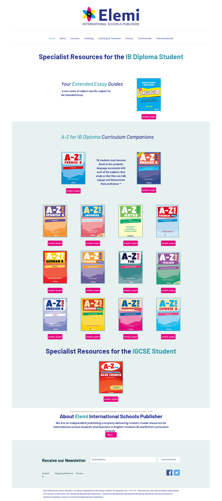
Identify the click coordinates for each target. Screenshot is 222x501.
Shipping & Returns (64, 473)
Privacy (79, 473)
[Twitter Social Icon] (177, 473)
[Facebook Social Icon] (169, 473)
